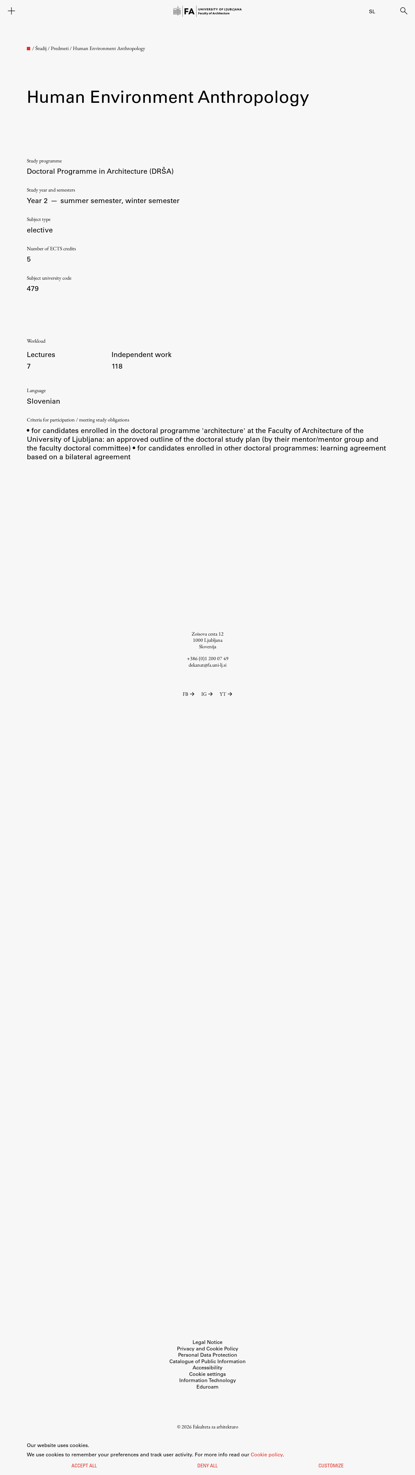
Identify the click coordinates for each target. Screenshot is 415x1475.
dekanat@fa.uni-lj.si (207, 665)
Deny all (207, 1466)
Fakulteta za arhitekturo (215, 1426)
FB (185, 694)
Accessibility (207, 1367)
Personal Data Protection (207, 1354)
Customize (331, 1466)
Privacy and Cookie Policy (207, 1348)
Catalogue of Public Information (207, 1361)
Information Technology (207, 1380)
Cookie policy (267, 1454)
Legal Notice (207, 1342)
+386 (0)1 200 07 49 (207, 658)
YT (223, 694)
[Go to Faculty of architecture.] (28, 48)
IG (204, 694)
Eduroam (207, 1386)
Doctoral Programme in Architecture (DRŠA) (100, 170)
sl (372, 11)
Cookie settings (207, 1373)
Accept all (84, 1466)
